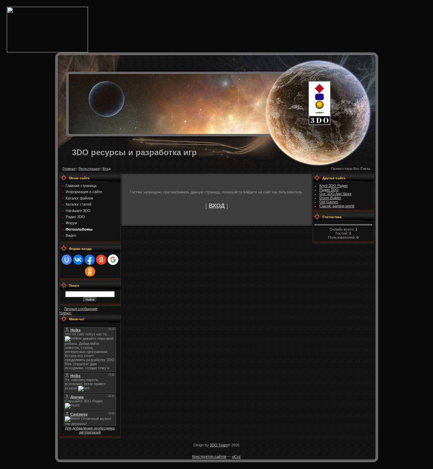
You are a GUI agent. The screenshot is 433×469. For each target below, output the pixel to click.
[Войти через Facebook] (90, 260)
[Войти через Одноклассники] (90, 271)
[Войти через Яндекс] (101, 260)
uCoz (236, 456)
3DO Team (219, 445)
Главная (69, 168)
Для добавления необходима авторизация (90, 430)
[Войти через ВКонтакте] (78, 260)
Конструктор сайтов (209, 456)
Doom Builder (330, 198)
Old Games (328, 202)
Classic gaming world (336, 206)
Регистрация (88, 168)
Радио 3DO (329, 190)
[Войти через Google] (113, 259)
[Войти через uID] (67, 260)
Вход (106, 168)
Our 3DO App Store (335, 194)
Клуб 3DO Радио (333, 186)
